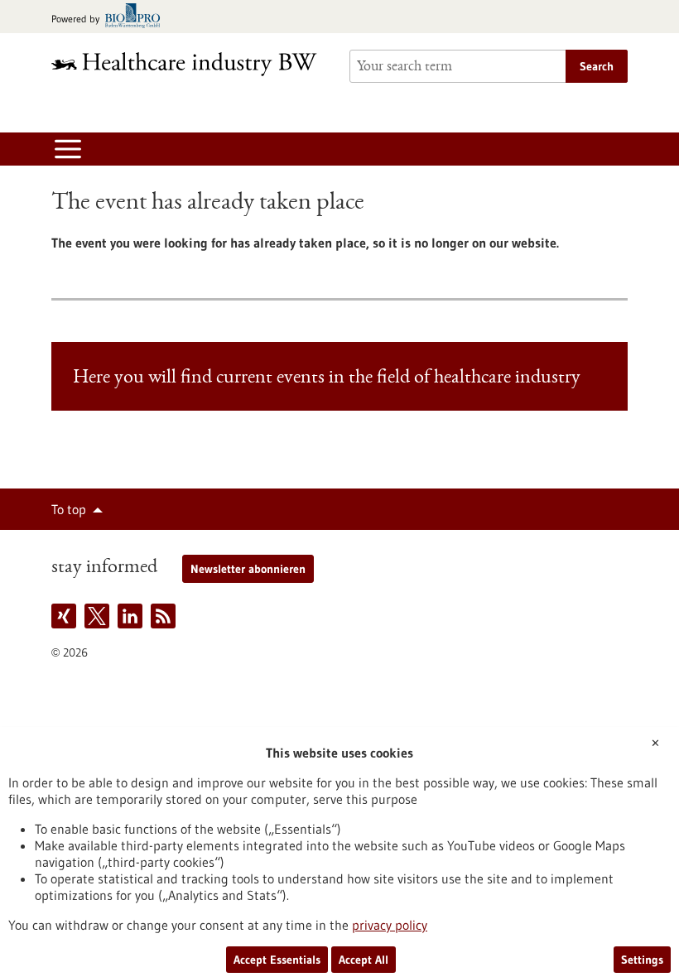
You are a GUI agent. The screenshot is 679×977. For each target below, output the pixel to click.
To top (68, 509)
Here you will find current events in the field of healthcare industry (326, 378)
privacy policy (389, 925)
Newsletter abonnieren (248, 568)
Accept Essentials (277, 959)
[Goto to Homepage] (190, 64)
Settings (642, 959)
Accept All (363, 959)
